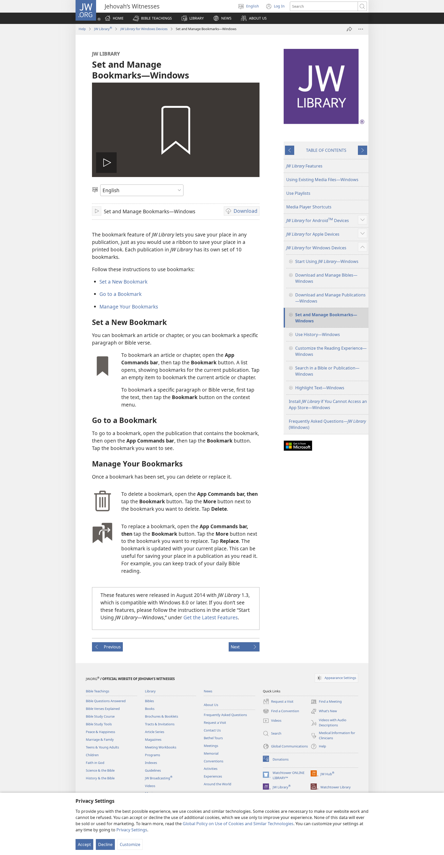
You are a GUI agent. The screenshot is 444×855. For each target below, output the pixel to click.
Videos (150, 785)
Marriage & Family (100, 739)
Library (150, 691)
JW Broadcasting (158, 778)
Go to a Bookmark (120, 293)
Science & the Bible (100, 770)
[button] (152, 18)
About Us (211, 704)
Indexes (151, 762)
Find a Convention (281, 711)
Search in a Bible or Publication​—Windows (327, 371)
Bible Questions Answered (106, 701)
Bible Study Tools (99, 724)
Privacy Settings (131, 830)
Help (82, 29)
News (208, 691)
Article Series (154, 731)
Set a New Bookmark (123, 281)
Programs (152, 755)
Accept (84, 844)
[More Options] (360, 29)
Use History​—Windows (317, 334)
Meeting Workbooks (160, 747)
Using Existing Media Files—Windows (322, 179)
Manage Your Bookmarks (128, 306)
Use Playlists (298, 193)
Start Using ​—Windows (326, 261)
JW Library (103, 29)
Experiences (213, 776)
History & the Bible (100, 778)
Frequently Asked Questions (225, 714)
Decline (105, 844)
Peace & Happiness (100, 731)
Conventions (213, 761)
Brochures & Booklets (161, 716)
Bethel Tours (213, 738)
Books (149, 708)
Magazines (153, 739)
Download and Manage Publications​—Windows (330, 298)
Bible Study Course (100, 716)
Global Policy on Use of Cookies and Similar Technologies (238, 823)
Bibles (149, 701)
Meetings (211, 745)
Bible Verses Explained (103, 708)
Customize (130, 844)
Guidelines (153, 770)
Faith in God (95, 762)
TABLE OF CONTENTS (326, 150)
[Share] (349, 29)
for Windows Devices (144, 29)
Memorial (211, 753)
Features (304, 166)
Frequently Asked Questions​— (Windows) (327, 424)
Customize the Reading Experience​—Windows (331, 351)
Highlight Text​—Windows (319, 388)
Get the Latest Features (210, 617)
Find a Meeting (326, 702)
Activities (210, 768)
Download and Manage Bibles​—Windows (326, 278)
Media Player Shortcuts (308, 207)
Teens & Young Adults (102, 747)
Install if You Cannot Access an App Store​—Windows (328, 404)
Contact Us (212, 730)
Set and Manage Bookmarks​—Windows (326, 318)
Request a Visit (215, 722)
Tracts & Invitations (159, 724)
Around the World (217, 784)
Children (92, 755)
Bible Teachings (97, 691)
